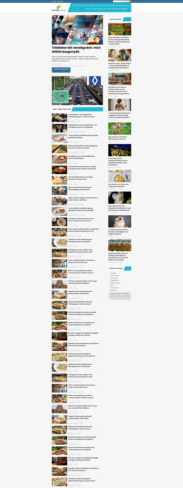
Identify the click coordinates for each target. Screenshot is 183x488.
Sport (87, 9)
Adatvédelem (125, 293)
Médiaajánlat (127, 296)
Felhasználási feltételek (116, 293)
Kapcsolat (113, 296)
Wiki (119, 9)
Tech (105, 9)
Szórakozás (104, 5)
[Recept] (60, 7)
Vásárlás (81, 5)
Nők (116, 5)
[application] (77, 90)
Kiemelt (75, 5)
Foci (90, 9)
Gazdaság (111, 5)
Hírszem (97, 5)
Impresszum (119, 296)
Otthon (100, 9)
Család (120, 5)
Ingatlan (95, 9)
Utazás (86, 5)
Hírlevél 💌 (124, 9)
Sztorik (125, 5)
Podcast (114, 9)
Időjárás (91, 5)
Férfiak (109, 9)
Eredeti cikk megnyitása (61, 69)
